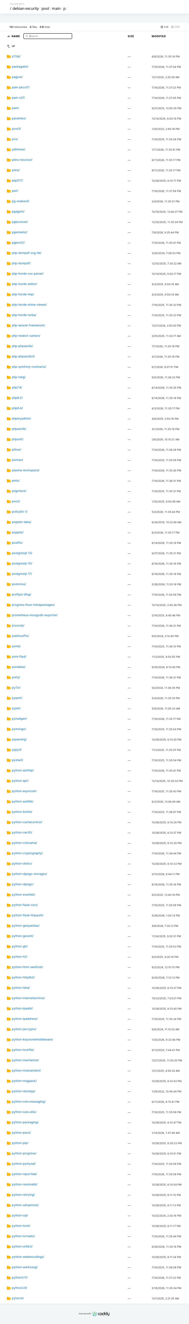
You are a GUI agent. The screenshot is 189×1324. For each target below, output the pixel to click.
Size (131, 36)
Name (16, 36)
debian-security (26, 8)
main (56, 8)
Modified (159, 36)
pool (45, 8)
